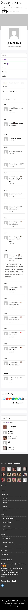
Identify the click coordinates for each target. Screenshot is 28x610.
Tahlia (16, 108)
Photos (3, 534)
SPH (23, 164)
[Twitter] (4, 399)
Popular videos (7, 526)
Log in (10, 11)
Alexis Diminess (19, 123)
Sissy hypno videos (8, 530)
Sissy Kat (10, 431)
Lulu (9, 442)
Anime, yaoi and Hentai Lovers (15, 240)
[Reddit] (10, 399)
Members (5, 502)
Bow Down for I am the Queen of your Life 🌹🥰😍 (13, 565)
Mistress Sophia (12, 437)
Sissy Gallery (6, 538)
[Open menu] (4, 11)
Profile (4, 55)
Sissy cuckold (12, 350)
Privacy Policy (14, 606)
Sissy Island (7, 603)
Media (4, 76)
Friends (5, 64)
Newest (4, 422)
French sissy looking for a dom (10, 574)
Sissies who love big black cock (15, 180)
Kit (9, 108)
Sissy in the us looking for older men (11, 572)
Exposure (4, 550)
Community (4, 494)
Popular (11, 422)
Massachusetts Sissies (17, 258)
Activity (4, 59)
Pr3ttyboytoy (12, 426)
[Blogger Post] (22, 399)
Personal (5, 83)
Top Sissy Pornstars (8, 518)
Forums (4, 72)
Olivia (14, 138)
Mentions (11, 83)
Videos (3, 514)
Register (16, 11)
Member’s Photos (8, 542)
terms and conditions (17, 603)
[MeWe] (13, 399)
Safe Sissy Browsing (14, 305)
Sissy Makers (12, 290)
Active (7, 422)
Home (3, 491)
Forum (4, 510)
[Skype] (19, 399)
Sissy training (5, 576)
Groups (4, 68)
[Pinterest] (7, 399)
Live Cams (4, 547)
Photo (19, 138)
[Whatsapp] (16, 399)
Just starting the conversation (15, 256)
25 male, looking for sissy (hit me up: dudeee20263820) (11, 569)
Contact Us (4, 554)
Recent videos (7, 522)
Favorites (17, 83)
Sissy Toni (11, 447)
